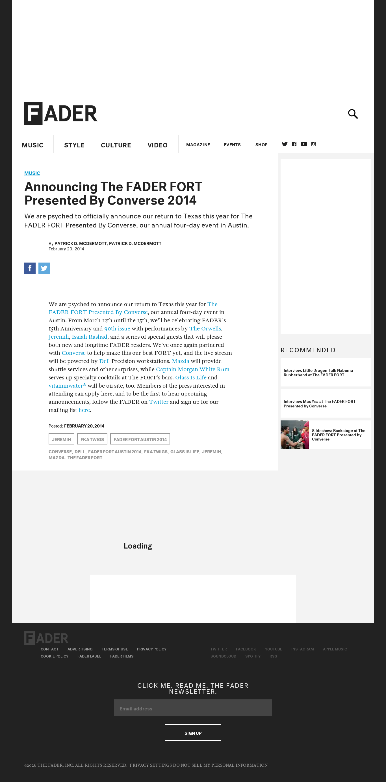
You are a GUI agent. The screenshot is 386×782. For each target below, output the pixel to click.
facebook (294, 144)
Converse (74, 353)
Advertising (80, 648)
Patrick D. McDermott (81, 242)
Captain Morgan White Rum (192, 369)
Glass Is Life (191, 377)
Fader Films (122, 655)
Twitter (285, 144)
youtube (304, 144)
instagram (313, 144)
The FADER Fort (85, 457)
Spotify (253, 655)
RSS (273, 655)
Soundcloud (223, 655)
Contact (49, 648)
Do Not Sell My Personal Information (220, 765)
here (84, 410)
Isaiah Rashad (89, 337)
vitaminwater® (67, 386)
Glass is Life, (185, 451)
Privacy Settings (151, 765)
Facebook (246, 648)
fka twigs (92, 438)
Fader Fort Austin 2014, (115, 451)
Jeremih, (212, 451)
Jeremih (59, 337)
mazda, (57, 457)
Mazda (180, 361)
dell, (80, 451)
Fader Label (89, 655)
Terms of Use (115, 648)
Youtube (273, 648)
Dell (104, 361)
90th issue (117, 328)
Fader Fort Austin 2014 (140, 438)
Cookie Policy (54, 655)
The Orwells (205, 328)
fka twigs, (156, 451)
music (32, 172)
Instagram (302, 648)
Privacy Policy (151, 648)
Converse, (61, 451)
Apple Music (335, 648)
